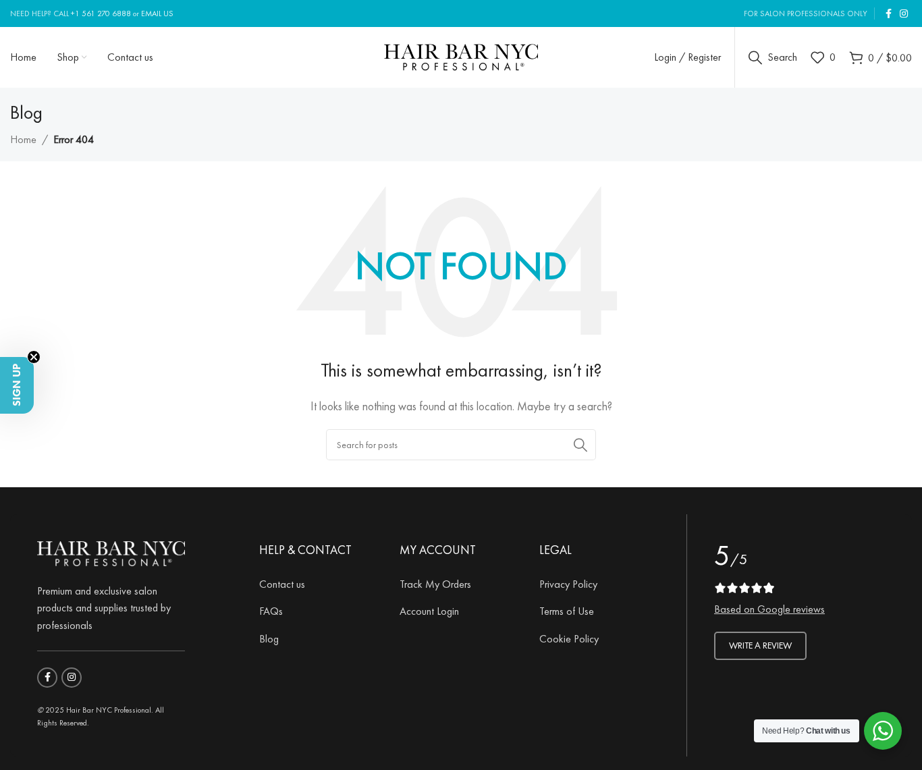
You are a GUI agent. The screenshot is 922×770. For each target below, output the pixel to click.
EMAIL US (157, 13)
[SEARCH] (580, 444)
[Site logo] (461, 55)
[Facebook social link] (889, 14)
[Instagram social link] (904, 14)
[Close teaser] (33, 357)
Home (23, 139)
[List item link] (319, 584)
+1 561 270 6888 (101, 13)
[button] (17, 385)
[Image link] (111, 551)
